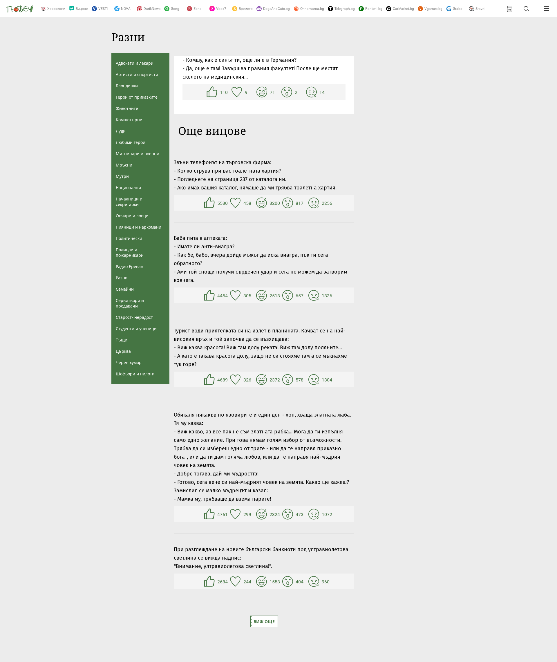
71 (262, 91)
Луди (121, 131)
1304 (314, 379)
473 (288, 514)
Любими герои (130, 142)
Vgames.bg (433, 9)
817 (288, 202)
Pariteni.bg (373, 9)
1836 (314, 295)
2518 (262, 295)
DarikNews (152, 9)
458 (236, 202)
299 (236, 514)
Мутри (122, 176)
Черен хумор (129, 362)
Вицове (82, 9)
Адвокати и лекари (134, 63)
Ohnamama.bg (312, 9)
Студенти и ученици (136, 328)
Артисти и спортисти (137, 74)
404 (288, 581)
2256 (314, 202)
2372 (262, 379)
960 (314, 581)
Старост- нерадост (134, 317)
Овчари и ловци (132, 215)
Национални (128, 187)
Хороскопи (56, 9)
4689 (210, 379)
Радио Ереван (129, 266)
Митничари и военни (137, 153)
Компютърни (129, 119)
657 (288, 295)
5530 (210, 202)
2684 (210, 581)
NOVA (126, 9)
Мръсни (124, 165)
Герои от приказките (137, 97)
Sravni (480, 9)
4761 (210, 514)
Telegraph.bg (344, 9)
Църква (123, 351)
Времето (246, 9)
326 (236, 379)
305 (236, 295)
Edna (197, 9)
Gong (175, 9)
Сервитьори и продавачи (130, 303)
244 (236, 581)
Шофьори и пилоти (135, 374)
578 (288, 379)
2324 (262, 514)
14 (312, 91)
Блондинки (127, 85)
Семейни (125, 289)
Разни (122, 278)
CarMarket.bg (403, 9)
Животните (127, 108)
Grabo (457, 9)
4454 (210, 295)
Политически (129, 238)
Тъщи (121, 340)
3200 (262, 202)
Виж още (264, 621)
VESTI (103, 9)
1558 (262, 581)
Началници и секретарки (129, 201)
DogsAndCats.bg (276, 9)
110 (212, 91)
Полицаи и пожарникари (130, 252)
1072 (314, 514)
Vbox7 (221, 9)
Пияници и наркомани (138, 227)
